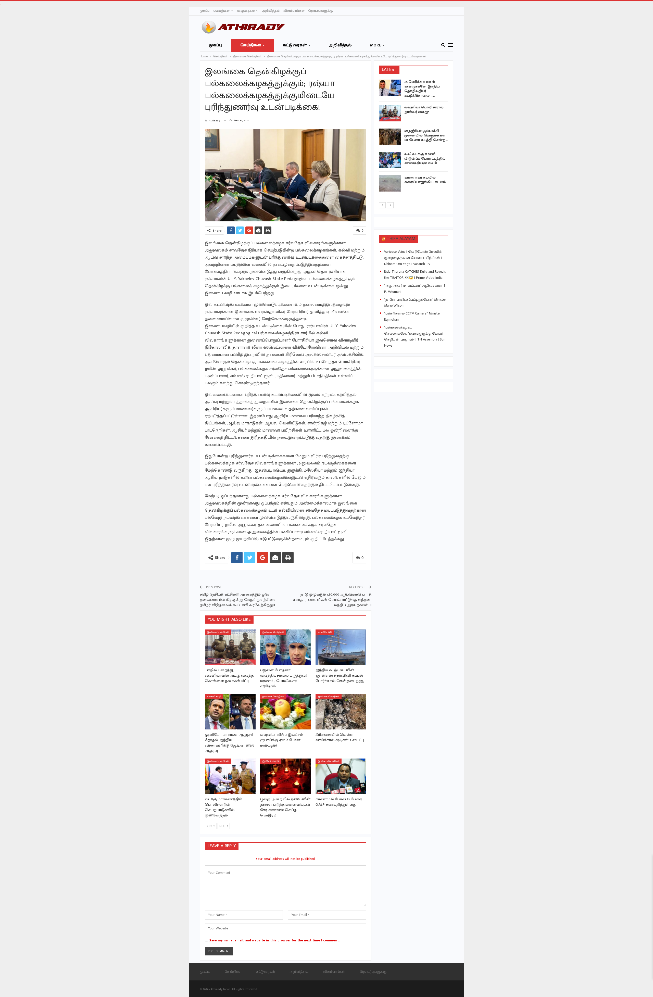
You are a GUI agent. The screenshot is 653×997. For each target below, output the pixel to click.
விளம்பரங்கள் (293, 10)
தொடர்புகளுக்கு (320, 10)
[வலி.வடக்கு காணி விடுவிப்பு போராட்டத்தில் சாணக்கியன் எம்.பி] (390, 160)
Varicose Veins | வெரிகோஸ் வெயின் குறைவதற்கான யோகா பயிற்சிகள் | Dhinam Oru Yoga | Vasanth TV (413, 258)
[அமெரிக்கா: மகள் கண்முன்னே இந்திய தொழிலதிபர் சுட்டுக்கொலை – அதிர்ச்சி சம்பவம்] (390, 88)
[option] (413, 136)
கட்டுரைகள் (246, 11)
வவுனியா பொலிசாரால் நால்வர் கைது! (424, 109)
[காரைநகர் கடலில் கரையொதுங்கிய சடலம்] (390, 183)
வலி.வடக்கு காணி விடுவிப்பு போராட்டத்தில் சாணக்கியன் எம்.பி (425, 158)
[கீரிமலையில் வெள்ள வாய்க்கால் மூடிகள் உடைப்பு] (341, 711)
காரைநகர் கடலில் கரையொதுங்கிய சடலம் (425, 179)
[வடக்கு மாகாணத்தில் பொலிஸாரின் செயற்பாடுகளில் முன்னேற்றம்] (230, 776)
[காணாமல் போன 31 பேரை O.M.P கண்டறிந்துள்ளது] (341, 776)
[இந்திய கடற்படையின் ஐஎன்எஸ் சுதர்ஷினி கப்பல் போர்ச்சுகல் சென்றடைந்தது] (341, 647)
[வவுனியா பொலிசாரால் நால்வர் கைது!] (390, 113)
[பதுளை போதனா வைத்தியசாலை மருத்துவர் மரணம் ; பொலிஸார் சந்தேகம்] (285, 647)
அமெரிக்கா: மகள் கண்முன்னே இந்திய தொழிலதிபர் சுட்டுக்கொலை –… (422, 88)
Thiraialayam (401, 239)
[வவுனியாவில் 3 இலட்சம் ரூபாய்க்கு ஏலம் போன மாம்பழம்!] (285, 711)
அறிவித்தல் (271, 10)
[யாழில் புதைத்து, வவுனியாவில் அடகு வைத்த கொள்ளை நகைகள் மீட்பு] (230, 647)
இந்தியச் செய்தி (270, 761)
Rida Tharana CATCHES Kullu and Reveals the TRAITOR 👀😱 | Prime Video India (415, 275)
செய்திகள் (221, 11)
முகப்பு (204, 10)
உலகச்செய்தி (325, 632)
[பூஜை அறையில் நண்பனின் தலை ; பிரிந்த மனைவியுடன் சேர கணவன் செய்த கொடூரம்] (285, 776)
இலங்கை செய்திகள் (218, 632)
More (375, 45)
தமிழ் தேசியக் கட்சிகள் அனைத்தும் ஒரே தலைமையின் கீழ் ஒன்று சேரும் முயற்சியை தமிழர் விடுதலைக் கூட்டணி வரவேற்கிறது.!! (238, 599)
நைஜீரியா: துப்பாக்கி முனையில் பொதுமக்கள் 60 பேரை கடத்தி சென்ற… (426, 135)
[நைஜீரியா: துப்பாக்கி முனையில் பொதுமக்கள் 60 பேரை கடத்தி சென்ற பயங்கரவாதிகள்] (390, 137)
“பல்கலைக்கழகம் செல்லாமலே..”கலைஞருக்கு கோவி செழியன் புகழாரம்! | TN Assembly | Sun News (414, 336)
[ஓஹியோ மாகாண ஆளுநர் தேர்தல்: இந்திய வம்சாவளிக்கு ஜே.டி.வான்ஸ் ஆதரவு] (230, 711)
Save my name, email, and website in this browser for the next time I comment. (274, 940)
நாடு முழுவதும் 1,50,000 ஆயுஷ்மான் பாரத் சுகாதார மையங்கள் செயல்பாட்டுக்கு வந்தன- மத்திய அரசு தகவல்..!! (332, 599)
